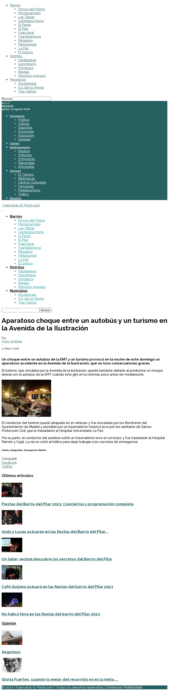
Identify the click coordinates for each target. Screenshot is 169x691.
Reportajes (26, 163)
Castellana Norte (31, 21)
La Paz (23, 48)
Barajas (23, 72)
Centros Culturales (32, 182)
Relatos (24, 151)
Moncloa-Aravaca (32, 76)
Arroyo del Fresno (31, 9)
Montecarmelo (29, 13)
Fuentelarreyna (29, 37)
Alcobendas (27, 83)
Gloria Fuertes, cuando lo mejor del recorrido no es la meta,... (60, 679)
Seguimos (11, 652)
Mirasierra (25, 40)
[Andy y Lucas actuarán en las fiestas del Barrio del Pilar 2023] (12, 523)
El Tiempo (26, 175)
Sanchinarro (27, 64)
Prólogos (25, 155)
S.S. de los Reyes (31, 87)
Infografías (26, 167)
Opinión (14, 143)
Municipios (18, 80)
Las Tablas (26, 17)
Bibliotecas (26, 178)
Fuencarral (26, 33)
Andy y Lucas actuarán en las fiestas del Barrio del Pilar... (55, 531)
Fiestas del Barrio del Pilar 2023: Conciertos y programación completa (68, 504)
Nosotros (15, 198)
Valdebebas (27, 60)
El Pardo (24, 25)
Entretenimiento (20, 147)
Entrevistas (26, 159)
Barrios (15, 5)
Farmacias (26, 186)
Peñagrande (27, 44)
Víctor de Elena (12, 341)
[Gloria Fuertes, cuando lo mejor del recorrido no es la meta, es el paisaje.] (12, 671)
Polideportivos (29, 190)
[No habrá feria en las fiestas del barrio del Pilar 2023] (12, 606)
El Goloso (25, 52)
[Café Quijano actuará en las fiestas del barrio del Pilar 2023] (12, 578)
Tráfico (23, 194)
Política (23, 120)
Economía (26, 132)
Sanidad (24, 139)
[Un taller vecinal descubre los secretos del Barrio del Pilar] (12, 551)
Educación (26, 135)
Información (17, 116)
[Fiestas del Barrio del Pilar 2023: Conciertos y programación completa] (12, 496)
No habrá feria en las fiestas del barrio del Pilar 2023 (51, 614)
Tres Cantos (27, 91)
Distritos (16, 56)
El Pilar (23, 29)
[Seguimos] (12, 644)
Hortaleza (25, 68)
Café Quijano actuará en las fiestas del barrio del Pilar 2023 (57, 586)
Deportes (25, 128)
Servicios (15, 171)
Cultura (23, 124)
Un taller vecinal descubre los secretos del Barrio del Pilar (57, 559)
